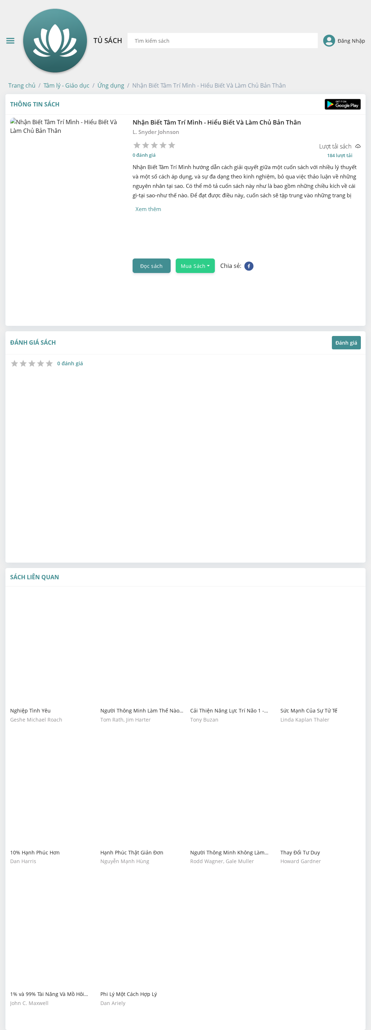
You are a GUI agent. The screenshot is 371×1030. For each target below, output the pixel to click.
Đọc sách (151, 265)
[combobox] (223, 40)
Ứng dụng (110, 85)
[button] (22, 85)
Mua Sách (193, 265)
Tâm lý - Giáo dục (66, 85)
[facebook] (249, 265)
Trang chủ (22, 85)
